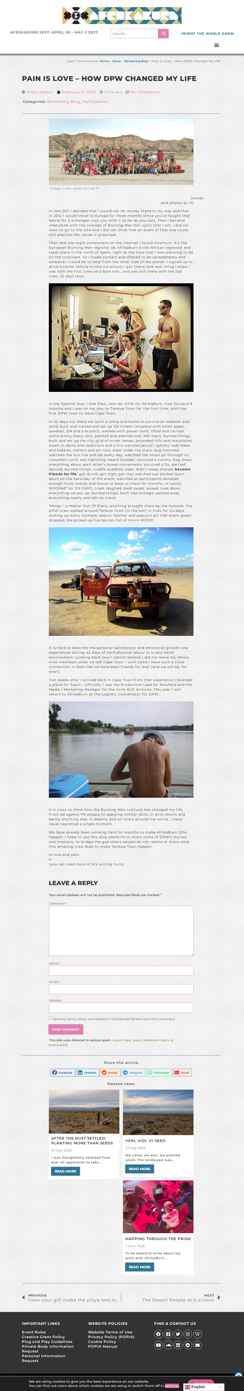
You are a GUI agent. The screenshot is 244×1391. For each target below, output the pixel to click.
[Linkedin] (178, 1345)
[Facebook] (158, 1334)
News (116, 61)
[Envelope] (197, 1345)
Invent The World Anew (207, 33)
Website (55, 1000)
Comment (58, 903)
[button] (217, 45)
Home (104, 61)
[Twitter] (178, 1334)
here (118, 864)
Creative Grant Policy (43, 1337)
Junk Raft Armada (134, 689)
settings (172, 1386)
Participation (95, 101)
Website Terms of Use (110, 1332)
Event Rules (34, 1332)
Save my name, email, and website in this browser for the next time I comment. (114, 1019)
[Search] (163, 33)
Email (54, 982)
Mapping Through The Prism (158, 1238)
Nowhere (163, 243)
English (197, 1387)
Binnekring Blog (136, 61)
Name (55, 963)
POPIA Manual (102, 1346)
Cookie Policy (102, 1341)
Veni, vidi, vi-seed (145, 1140)
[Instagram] (187, 1334)
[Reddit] (187, 1345)
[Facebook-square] (168, 1334)
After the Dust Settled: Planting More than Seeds (82, 1140)
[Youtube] (158, 1345)
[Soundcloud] (168, 1345)
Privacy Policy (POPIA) (111, 1337)
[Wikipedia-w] (197, 1334)
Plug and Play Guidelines (47, 1341)
